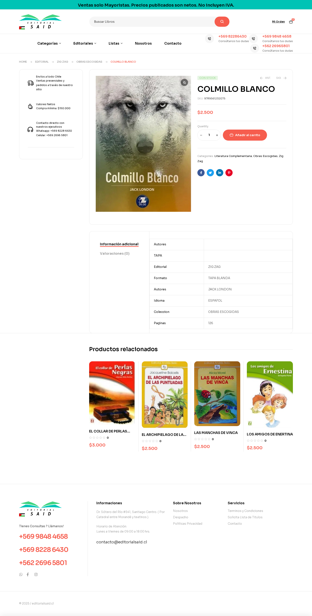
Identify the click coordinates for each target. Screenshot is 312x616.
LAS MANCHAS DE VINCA (216, 433)
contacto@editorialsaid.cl (121, 542)
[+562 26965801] (254, 48)
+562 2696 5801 (43, 563)
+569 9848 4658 (276, 36)
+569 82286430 (232, 36)
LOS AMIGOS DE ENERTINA (270, 434)
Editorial (42, 61)
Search (222, 22)
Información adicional (119, 244)
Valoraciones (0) (114, 253)
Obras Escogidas (89, 61)
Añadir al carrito (247, 135)
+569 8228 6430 (43, 550)
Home (23, 61)
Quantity (202, 126)
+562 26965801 (276, 46)
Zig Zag (62, 61)
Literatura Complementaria (233, 156)
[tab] (119, 244)
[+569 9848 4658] (253, 38)
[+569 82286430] (209, 38)
